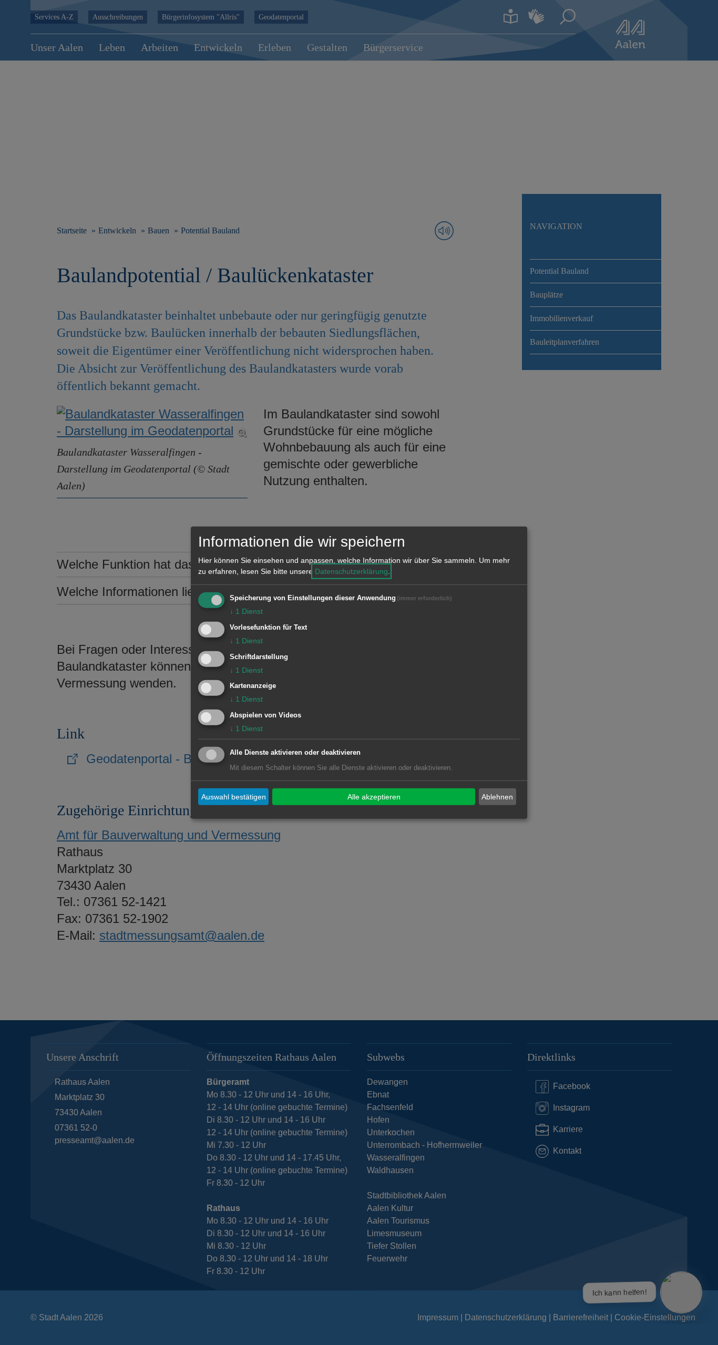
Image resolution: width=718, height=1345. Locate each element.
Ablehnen (497, 796)
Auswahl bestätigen (233, 796)
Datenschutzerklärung (351, 571)
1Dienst (246, 611)
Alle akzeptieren (374, 796)
